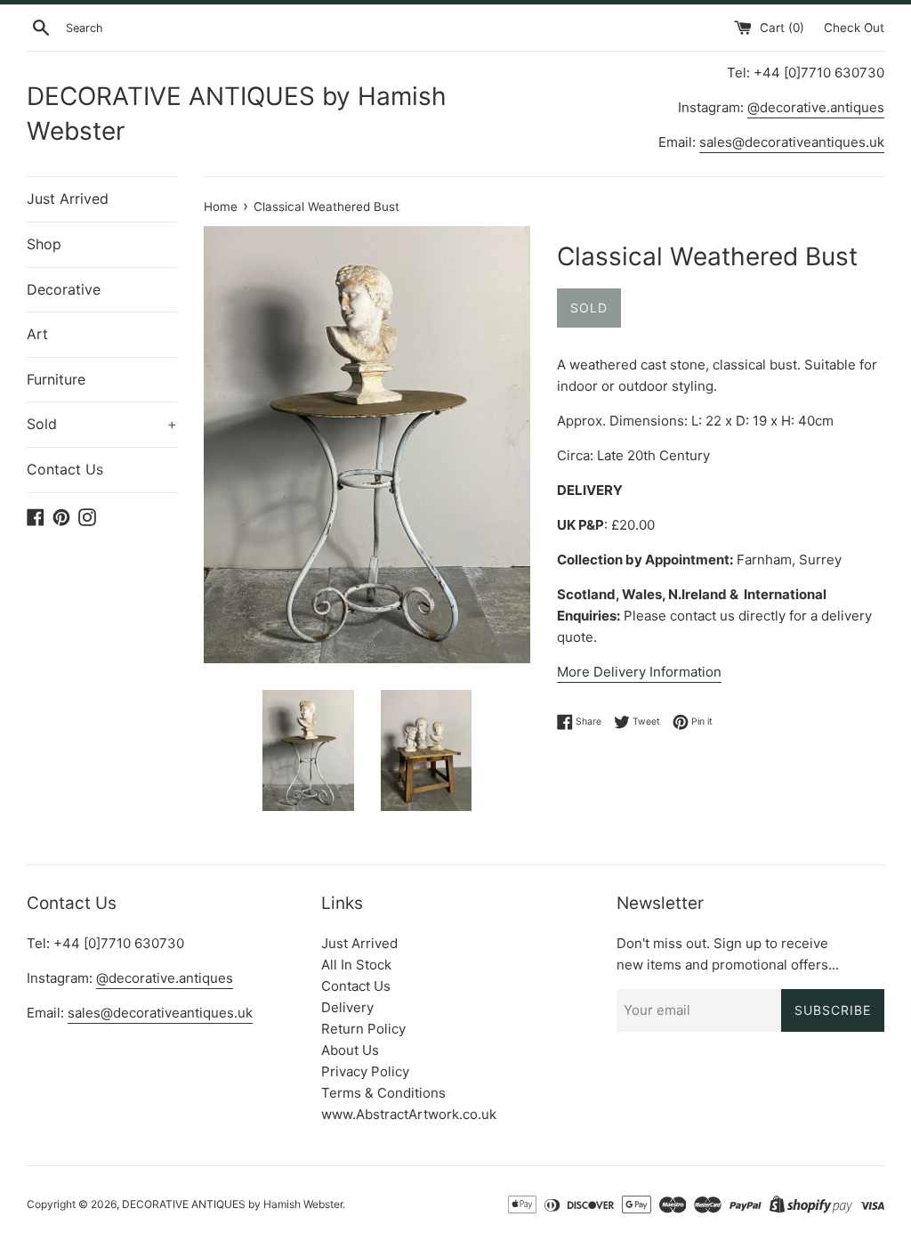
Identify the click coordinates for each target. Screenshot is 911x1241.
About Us (350, 1050)
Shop (44, 244)
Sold (102, 424)
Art (37, 334)
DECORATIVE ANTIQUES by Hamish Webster (237, 113)
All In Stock (356, 964)
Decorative (64, 289)
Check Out (854, 27)
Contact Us (65, 469)
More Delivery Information (639, 671)
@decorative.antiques (815, 107)
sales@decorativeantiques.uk (791, 142)
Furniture (56, 379)
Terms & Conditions (383, 1092)
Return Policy (363, 1028)
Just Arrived (68, 198)
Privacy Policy (365, 1071)
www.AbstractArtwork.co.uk (408, 1114)
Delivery (347, 1007)
